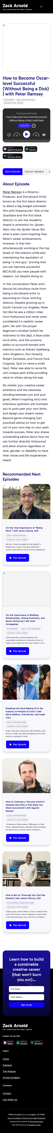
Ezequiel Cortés (35, 1125)
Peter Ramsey (12, 192)
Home (6, 1059)
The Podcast (9, 1071)
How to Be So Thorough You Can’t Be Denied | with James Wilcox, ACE (25, 897)
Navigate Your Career (13, 103)
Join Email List (10, 1099)
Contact (7, 1093)
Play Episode (19, 557)
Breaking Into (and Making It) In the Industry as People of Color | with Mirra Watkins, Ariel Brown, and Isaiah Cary (25, 713)
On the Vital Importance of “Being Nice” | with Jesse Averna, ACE (24, 529)
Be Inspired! (9, 100)
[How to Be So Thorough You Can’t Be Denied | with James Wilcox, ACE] (26, 868)
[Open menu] (41, 6)
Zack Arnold (15, 5)
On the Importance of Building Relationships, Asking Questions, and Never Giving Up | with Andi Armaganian (25, 620)
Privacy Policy (27, 1118)
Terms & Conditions (15, 1118)
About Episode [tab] (12, 171)
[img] (34, 126)
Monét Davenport (36, 1121)
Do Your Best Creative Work (20, 903)
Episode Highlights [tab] (34, 171)
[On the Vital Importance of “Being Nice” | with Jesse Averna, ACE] (26, 501)
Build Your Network (26, 100)
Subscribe (24, 125)
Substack (7, 1065)
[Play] (27, 134)
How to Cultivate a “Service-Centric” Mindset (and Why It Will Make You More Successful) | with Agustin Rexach (25, 806)
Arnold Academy (11, 1077)
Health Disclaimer (38, 1118)
